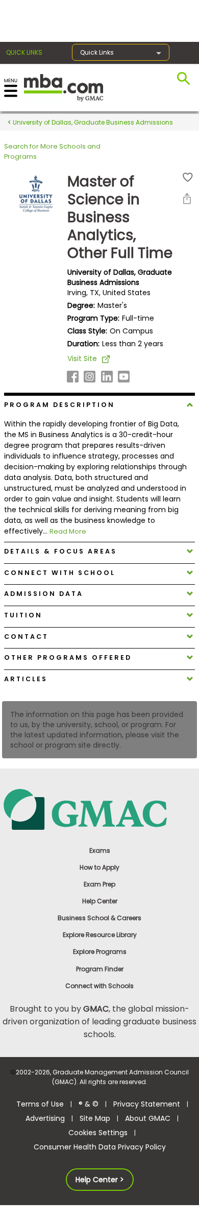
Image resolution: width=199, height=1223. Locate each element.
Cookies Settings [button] (98, 1133)
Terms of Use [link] (40, 1104)
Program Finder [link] (99, 969)
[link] (99, 808)
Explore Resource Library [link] (100, 934)
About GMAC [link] (147, 1118)
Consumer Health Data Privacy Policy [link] (100, 1147)
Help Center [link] (99, 901)
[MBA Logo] (63, 87)
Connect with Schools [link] (99, 985)
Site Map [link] (95, 1118)
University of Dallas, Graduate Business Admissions (92, 122)
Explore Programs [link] (100, 951)
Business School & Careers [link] (99, 918)
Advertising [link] (45, 1118)
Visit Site (82, 358)
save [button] (188, 177)
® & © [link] (88, 1104)
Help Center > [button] (100, 1179)
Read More (67, 531)
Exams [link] (99, 850)
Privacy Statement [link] (146, 1104)
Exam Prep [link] (99, 884)
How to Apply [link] (99, 867)
